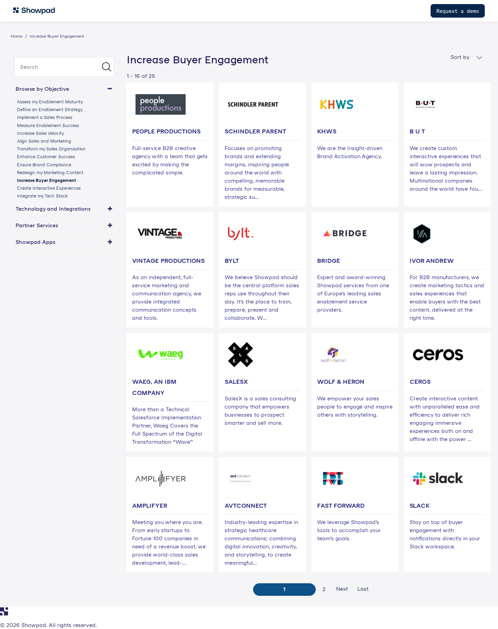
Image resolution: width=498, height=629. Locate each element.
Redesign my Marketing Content (50, 172)
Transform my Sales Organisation (51, 148)
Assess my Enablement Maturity (50, 101)
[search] (64, 67)
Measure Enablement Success (48, 125)
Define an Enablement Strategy (50, 109)
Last (363, 588)
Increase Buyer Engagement (46, 180)
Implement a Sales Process (44, 117)
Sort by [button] (461, 57)
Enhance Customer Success (46, 156)
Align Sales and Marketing (44, 141)
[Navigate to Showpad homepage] (34, 10)
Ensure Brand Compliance (44, 164)
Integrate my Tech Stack (42, 195)
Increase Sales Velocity (40, 133)
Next (342, 588)
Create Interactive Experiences (49, 188)
